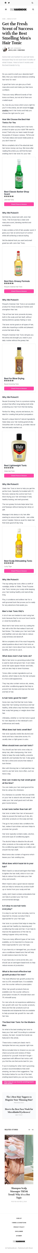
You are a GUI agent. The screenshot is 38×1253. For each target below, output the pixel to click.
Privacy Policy (19, 1227)
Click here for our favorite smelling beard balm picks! (19, 1082)
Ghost (31, 1248)
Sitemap (19, 1235)
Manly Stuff (11, 19)
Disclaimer (19, 1231)
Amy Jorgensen (16, 48)
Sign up (19, 1218)
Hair (3, 19)
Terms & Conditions (19, 1222)
